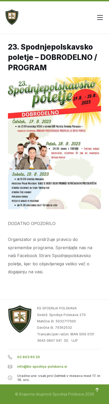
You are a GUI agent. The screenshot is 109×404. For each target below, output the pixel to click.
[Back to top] (97, 390)
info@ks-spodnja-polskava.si (42, 366)
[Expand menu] (100, 17)
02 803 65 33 (28, 357)
